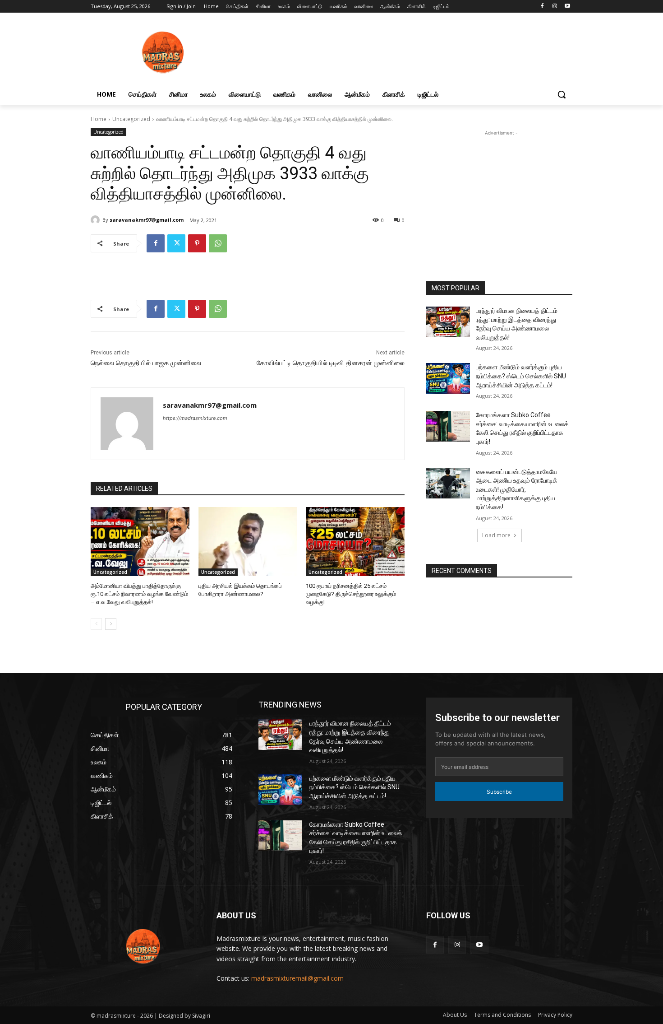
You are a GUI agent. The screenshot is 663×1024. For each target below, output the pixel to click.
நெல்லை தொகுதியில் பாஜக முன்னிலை (146, 363)
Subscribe (499, 791)
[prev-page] (96, 624)
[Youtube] (567, 6)
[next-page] (110, 624)
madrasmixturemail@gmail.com (297, 978)
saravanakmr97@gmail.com (147, 219)
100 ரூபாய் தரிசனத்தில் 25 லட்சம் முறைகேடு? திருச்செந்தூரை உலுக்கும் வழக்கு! (351, 593)
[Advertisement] (499, 199)
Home (98, 119)
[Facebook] (542, 6)
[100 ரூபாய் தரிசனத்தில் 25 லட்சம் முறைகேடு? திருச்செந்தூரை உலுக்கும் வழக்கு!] (355, 541)
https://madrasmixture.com (195, 418)
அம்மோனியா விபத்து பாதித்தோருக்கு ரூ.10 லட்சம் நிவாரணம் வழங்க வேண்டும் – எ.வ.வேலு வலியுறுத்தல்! (139, 593)
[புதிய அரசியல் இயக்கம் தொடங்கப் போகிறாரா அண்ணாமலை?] (247, 541)
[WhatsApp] (218, 243)
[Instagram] (554, 6)
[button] (561, 94)
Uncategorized (131, 119)
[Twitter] (176, 243)
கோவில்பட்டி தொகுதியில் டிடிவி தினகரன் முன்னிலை (331, 363)
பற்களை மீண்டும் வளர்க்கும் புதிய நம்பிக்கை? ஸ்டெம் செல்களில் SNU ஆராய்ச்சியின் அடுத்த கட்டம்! (521, 375)
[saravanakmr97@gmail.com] (96, 219)
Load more (496, 535)
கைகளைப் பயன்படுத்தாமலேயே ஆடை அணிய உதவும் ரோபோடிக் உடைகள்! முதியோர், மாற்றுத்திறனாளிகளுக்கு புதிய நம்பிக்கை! (516, 489)
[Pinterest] (197, 243)
